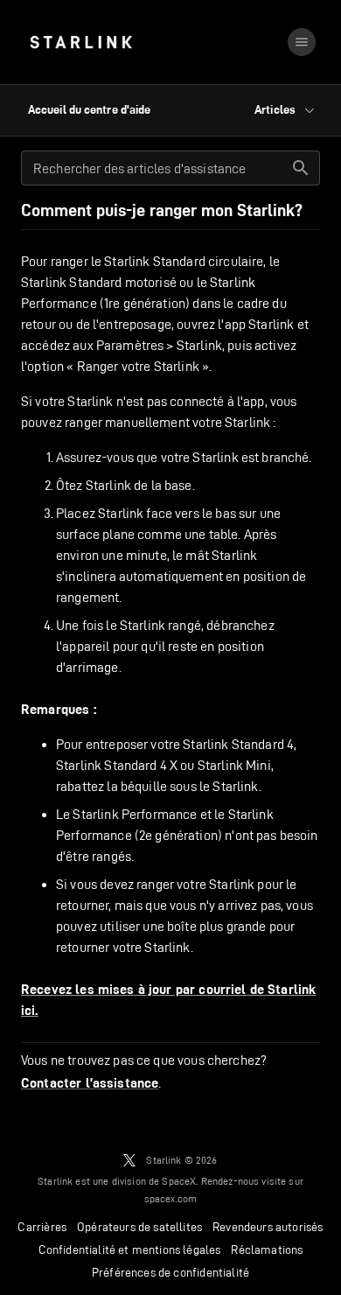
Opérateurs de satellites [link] (139, 1227)
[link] (81, 42)
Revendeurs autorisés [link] (267, 1227)
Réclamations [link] (267, 1249)
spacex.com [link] (171, 1198)
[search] (300, 168)
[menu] (302, 42)
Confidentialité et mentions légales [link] (129, 1249)
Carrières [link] (41, 1227)
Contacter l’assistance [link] (89, 1083)
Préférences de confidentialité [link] (170, 1272)
